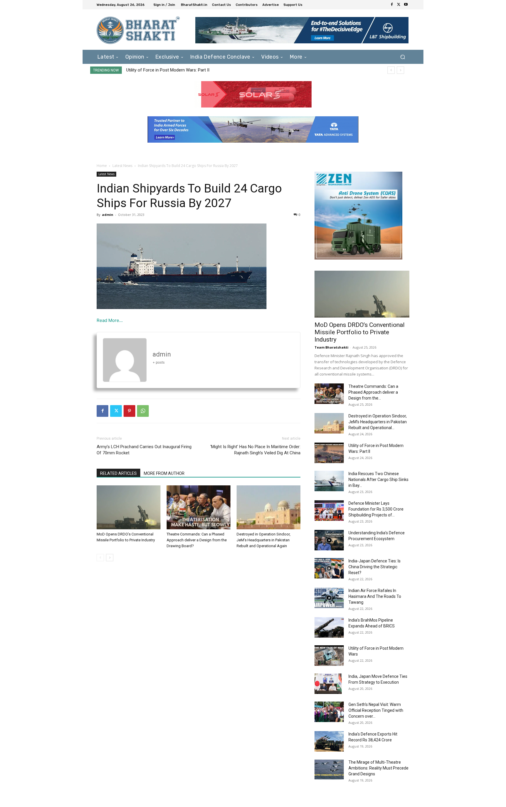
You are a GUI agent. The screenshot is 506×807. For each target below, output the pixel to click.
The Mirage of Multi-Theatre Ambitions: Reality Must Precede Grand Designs (378, 768)
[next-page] (109, 557)
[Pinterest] (129, 411)
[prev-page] (100, 557)
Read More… (110, 320)
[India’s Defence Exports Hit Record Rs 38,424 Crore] (329, 741)
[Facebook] (391, 4)
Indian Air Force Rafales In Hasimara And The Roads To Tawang (374, 596)
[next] (400, 70)
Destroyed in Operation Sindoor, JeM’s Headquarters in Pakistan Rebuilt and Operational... (377, 422)
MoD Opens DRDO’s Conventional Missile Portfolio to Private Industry (359, 332)
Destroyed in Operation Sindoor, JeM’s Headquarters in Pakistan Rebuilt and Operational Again (263, 540)
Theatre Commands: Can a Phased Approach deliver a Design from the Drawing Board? (197, 540)
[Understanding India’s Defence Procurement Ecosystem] (329, 540)
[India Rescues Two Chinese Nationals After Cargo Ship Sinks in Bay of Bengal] (329, 481)
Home (102, 165)
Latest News (122, 165)
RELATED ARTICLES (118, 473)
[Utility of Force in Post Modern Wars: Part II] (329, 453)
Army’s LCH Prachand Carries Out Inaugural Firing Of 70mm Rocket (144, 449)
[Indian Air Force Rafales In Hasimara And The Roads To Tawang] (329, 598)
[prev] (391, 70)
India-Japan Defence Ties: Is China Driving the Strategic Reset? (374, 567)
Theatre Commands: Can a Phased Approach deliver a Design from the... (373, 392)
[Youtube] (405, 4)
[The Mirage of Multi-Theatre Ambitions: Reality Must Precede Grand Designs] (329, 769)
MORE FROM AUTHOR (164, 473)
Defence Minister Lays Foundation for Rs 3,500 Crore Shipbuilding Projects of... (376, 509)
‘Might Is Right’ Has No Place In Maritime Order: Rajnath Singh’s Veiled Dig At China (255, 449)
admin (107, 214)
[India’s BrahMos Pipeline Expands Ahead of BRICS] (329, 627)
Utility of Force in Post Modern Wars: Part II (167, 70)
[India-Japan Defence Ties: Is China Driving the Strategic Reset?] (329, 568)
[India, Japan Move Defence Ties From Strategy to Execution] (328, 683)
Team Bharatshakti (331, 347)
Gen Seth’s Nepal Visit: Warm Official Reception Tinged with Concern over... (375, 710)
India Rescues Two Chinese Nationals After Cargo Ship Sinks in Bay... (378, 479)
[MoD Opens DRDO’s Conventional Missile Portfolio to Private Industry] (128, 507)
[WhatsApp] (143, 411)
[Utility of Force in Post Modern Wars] (329, 655)
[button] (402, 57)
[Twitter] (398, 4)
